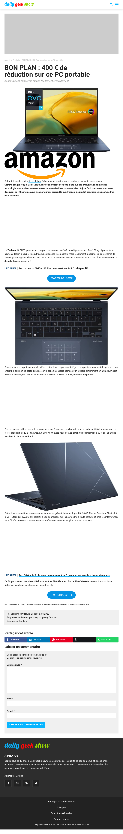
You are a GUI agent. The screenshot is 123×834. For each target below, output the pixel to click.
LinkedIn (37, 640)
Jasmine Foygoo (19, 613)
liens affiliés (34, 181)
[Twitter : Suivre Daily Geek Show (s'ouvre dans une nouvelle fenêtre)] (35, 783)
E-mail (11, 711)
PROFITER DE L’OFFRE (62, 278)
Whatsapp (106, 640)
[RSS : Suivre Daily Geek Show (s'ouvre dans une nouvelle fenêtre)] (26, 783)
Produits (23, 621)
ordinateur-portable (28, 617)
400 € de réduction (84, 581)
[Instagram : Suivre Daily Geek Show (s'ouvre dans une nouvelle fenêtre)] (17, 783)
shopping (43, 617)
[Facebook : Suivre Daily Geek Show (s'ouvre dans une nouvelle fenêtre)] (8, 783)
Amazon (53, 617)
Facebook (14, 640)
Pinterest (60, 640)
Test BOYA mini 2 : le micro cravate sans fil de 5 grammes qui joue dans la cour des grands (64, 575)
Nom (10, 698)
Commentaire (14, 665)
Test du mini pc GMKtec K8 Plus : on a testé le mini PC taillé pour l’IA (53, 268)
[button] (116, 4)
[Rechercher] (111, 5)
